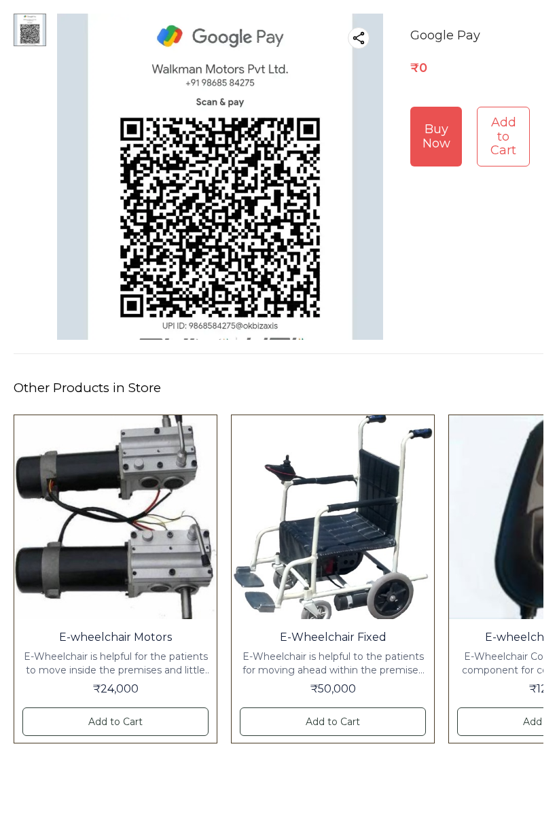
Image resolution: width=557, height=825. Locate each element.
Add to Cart (503, 136)
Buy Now (436, 136)
